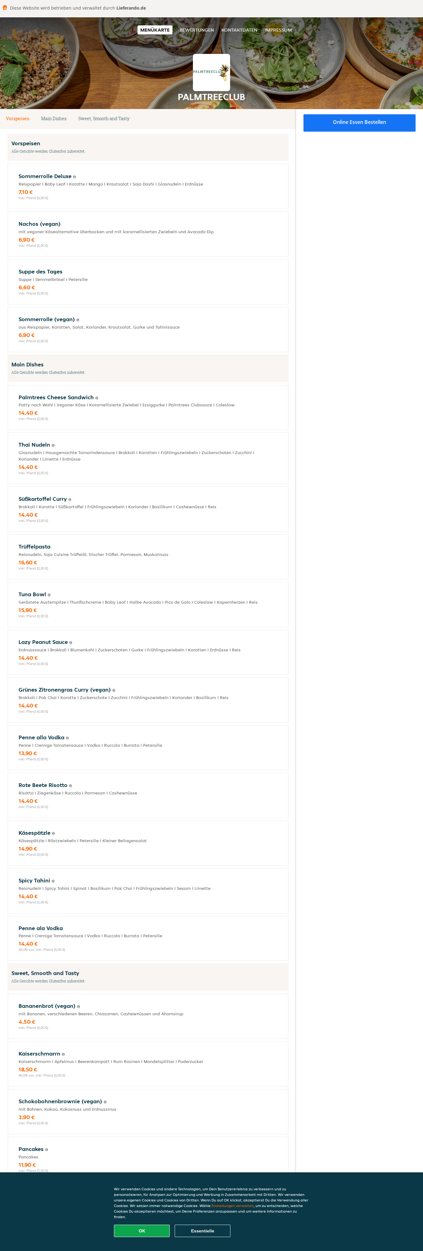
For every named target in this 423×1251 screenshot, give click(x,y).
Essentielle (202, 1230)
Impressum (278, 30)
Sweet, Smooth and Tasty (103, 118)
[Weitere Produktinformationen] (74, 177)
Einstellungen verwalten (233, 1205)
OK (142, 1230)
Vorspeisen (17, 118)
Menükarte (155, 30)
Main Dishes (54, 118)
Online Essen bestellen (359, 122)
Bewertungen (197, 30)
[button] (286, 119)
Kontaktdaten (239, 30)
